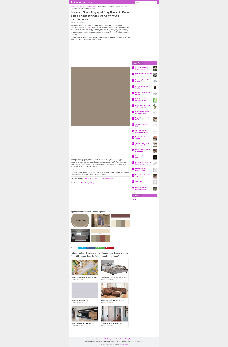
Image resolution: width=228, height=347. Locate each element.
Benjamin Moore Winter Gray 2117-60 (82, 300)
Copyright (109, 339)
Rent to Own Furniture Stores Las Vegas (112, 300)
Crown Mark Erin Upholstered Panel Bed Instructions (116, 277)
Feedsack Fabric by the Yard (143, 73)
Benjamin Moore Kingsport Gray (85, 183)
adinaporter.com (124, 344)
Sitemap (98, 339)
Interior (90, 2)
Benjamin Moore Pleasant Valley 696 (111, 324)
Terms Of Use (116, 339)
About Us (122, 339)
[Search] (155, 2)
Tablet (96, 178)
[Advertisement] (100, 53)
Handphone (88, 178)
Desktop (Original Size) (107, 178)
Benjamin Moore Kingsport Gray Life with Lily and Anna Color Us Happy (88, 240)
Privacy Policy (128, 339)
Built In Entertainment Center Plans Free (83, 324)
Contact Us (103, 339)
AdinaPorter (78, 2)
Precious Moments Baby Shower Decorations (84, 277)
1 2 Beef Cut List (139, 181)
